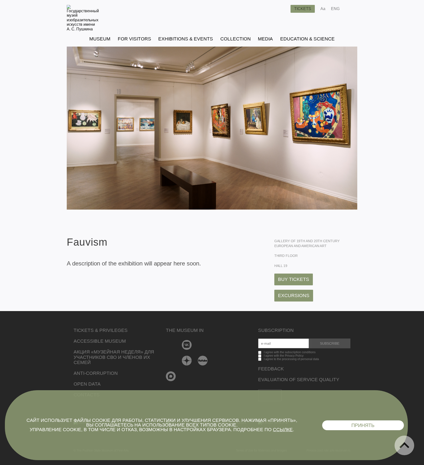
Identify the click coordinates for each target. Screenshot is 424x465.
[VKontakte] (187, 345)
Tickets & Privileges (101, 330)
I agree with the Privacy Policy (284, 355)
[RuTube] (203, 360)
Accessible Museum (100, 341)
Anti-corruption (96, 373)
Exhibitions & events (185, 38)
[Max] (171, 376)
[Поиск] (283, 9)
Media (265, 38)
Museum (99, 38)
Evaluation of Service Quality (298, 379)
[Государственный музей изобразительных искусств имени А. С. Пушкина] (83, 29)
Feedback (271, 368)
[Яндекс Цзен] (187, 360)
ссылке (283, 429)
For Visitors (134, 38)
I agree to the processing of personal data (291, 359)
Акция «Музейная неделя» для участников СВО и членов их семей (114, 357)
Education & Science (307, 38)
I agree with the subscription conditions (290, 352)
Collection (235, 38)
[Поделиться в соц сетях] (350, 9)
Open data (87, 384)
